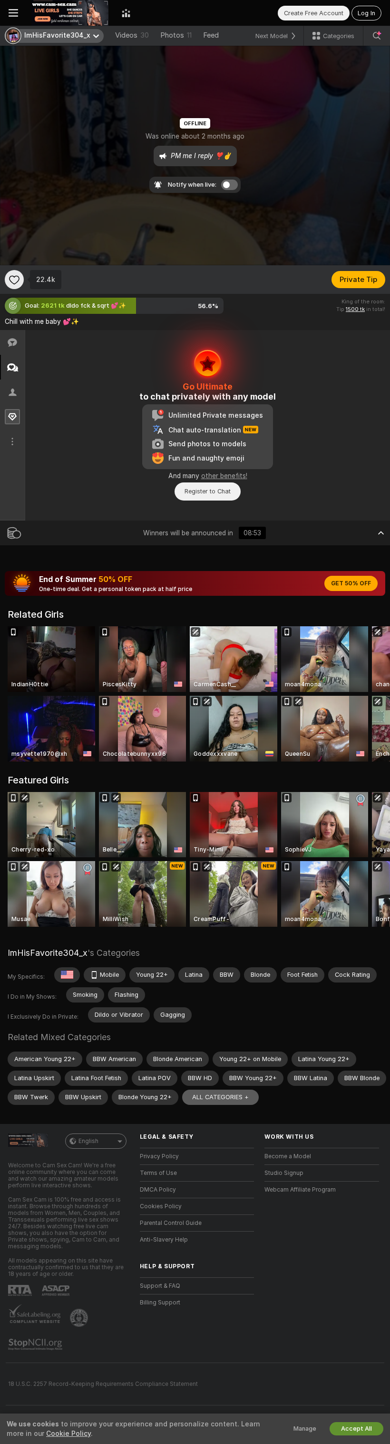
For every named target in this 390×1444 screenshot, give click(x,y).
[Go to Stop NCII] (36, 1344)
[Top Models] (126, 13)
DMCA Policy (158, 1189)
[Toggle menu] (13, 13)
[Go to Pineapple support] (80, 1318)
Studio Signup (283, 1173)
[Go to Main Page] (70, 13)
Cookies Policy (161, 1206)
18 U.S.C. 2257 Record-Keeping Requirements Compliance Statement (103, 1384)
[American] (67, 975)
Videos (132, 35)
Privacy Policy (159, 1156)
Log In (366, 13)
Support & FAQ (160, 1286)
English (88, 1141)
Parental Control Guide (171, 1223)
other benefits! (224, 476)
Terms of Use (158, 1173)
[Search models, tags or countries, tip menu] (376, 36)
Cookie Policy (68, 1433)
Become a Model (287, 1156)
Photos (176, 35)
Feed (211, 35)
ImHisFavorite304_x (48, 953)
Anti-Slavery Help (164, 1239)
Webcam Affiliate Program (300, 1189)
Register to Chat (208, 491)
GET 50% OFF (351, 583)
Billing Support (160, 1302)
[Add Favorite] (14, 279)
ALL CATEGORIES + (220, 1097)
